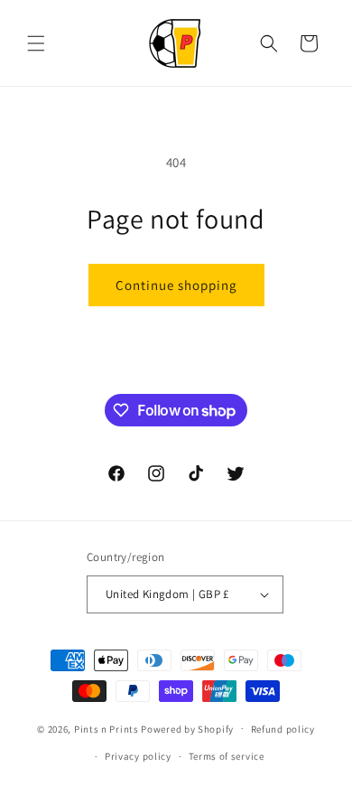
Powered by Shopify (187, 728)
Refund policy (283, 729)
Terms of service (226, 756)
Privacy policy (138, 756)
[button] (36, 43)
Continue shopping (176, 285)
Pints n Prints (106, 728)
